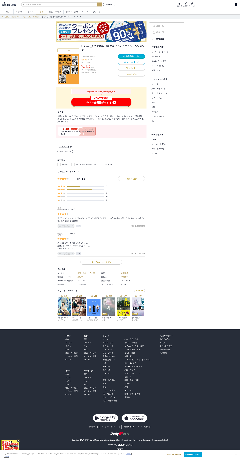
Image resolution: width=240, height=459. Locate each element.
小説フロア (16, 17)
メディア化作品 (158, 66)
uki (65, 320)
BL (153, 121)
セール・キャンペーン (160, 52)
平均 (78, 179)
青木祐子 (61, 320)
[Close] (236, 454)
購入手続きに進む (133, 56)
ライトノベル (157, 98)
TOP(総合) (5, 17)
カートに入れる (133, 62)
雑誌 (153, 107)
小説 (24, 17)
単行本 (93, 56)
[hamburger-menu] (236, 4)
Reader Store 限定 (159, 61)
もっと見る (139, 290)
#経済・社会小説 (65, 151)
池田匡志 (90, 320)
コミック (155, 84)
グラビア (155, 112)
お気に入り (133, 68)
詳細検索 (109, 4)
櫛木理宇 (75, 320)
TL (153, 126)
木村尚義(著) (85, 56)
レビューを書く (86, 62)
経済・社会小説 (33, 17)
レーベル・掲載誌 (159, 144)
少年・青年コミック (159, 89)
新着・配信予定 (158, 149)
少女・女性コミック (159, 93)
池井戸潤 (120, 320)
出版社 (154, 139)
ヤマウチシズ (83, 320)
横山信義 (135, 320)
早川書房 (124, 277)
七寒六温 (97, 320)
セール (154, 153)
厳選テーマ (156, 70)
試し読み (133, 74)
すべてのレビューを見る (101, 262)
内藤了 (104, 320)
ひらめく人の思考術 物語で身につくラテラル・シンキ (94, 164)
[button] (144, 427)
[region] (120, 454)
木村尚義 (65, 164)
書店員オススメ (158, 56)
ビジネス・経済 (158, 116)
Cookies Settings (174, 454)
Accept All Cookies (192, 454)
